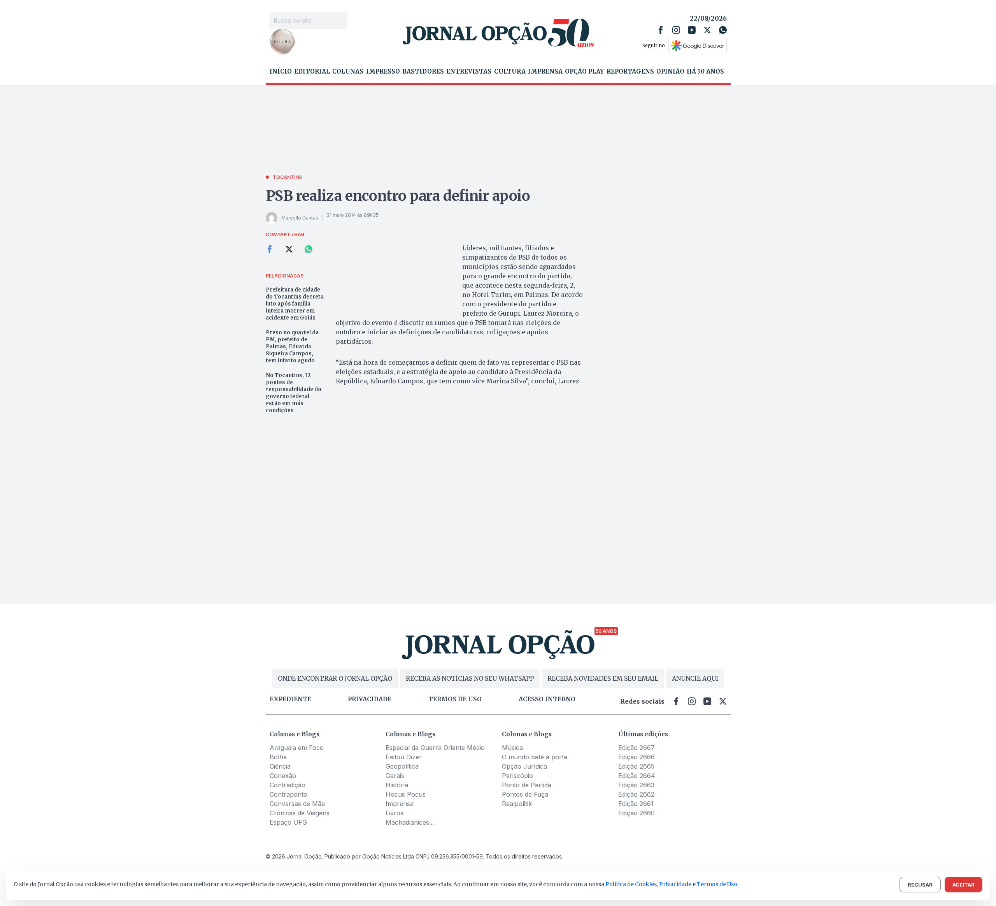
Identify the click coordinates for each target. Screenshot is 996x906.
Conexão (283, 776)
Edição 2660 (636, 813)
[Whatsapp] (723, 30)
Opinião (670, 71)
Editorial (312, 71)
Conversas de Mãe (297, 804)
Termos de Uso (717, 884)
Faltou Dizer (404, 757)
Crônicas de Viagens (300, 813)
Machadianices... (410, 822)
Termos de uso (455, 699)
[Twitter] (707, 30)
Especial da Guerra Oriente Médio (435, 747)
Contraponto (288, 794)
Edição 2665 (636, 766)
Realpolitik (517, 804)
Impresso (383, 71)
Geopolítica (402, 766)
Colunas (347, 71)
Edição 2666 (636, 757)
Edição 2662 (636, 794)
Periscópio (517, 776)
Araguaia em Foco (297, 747)
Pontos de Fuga (525, 794)
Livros (394, 813)
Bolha (278, 757)
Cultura (510, 71)
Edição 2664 (636, 776)
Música (512, 747)
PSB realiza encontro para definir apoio (398, 196)
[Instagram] (676, 30)
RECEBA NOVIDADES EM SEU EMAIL (602, 678)
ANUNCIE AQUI (695, 678)
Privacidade (369, 699)
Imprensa (545, 71)
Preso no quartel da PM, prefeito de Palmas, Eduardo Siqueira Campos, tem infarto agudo (292, 346)
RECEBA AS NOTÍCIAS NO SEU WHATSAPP (470, 678)
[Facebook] (661, 30)
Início (281, 71)
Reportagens (630, 71)
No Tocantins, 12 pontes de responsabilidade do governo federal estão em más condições (293, 393)
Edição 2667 (636, 747)
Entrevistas (468, 71)
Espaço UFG (288, 822)
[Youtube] (692, 30)
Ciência (280, 766)
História (397, 785)
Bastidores (423, 71)
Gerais (395, 776)
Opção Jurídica (524, 766)
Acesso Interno (547, 699)
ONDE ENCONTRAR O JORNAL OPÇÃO (335, 678)
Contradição (287, 785)
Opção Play (584, 71)
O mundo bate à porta (534, 757)
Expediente (290, 699)
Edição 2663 (636, 785)
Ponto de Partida (526, 785)
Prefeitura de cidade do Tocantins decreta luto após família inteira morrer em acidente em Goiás (295, 303)
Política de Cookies (631, 884)
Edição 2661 (636, 804)
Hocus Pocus (406, 794)
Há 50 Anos (705, 71)
